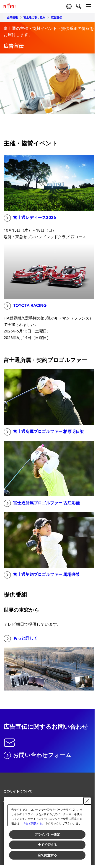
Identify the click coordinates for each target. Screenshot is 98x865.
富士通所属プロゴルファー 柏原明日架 (48, 431)
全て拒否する (47, 844)
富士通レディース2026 (34, 217)
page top (86, 787)
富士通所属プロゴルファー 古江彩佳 (46, 503)
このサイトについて (17, 791)
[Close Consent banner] (87, 800)
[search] (78, 6)
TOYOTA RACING (29, 305)
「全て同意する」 (34, 823)
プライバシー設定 (47, 834)
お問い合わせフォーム (42, 755)
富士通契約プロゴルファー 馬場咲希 (46, 574)
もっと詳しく (25, 638)
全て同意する (47, 855)
